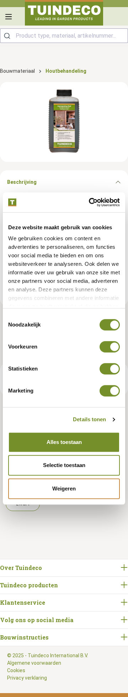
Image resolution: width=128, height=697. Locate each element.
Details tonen (89, 419)
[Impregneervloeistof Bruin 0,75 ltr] (64, 122)
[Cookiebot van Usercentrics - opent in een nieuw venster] (90, 202)
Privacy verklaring (27, 678)
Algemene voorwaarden (34, 663)
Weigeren (64, 488)
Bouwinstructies (24, 637)
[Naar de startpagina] (64, 13)
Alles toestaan (64, 442)
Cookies (16, 670)
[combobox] (64, 35)
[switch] (110, 346)
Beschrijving (22, 182)
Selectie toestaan (64, 465)
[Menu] (8, 17)
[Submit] (8, 36)
